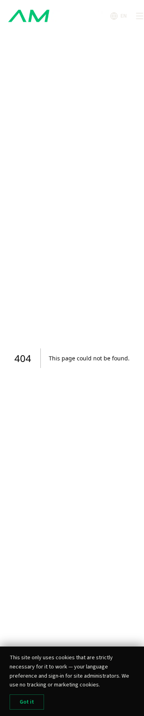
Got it (27, 702)
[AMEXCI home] (56, 16)
